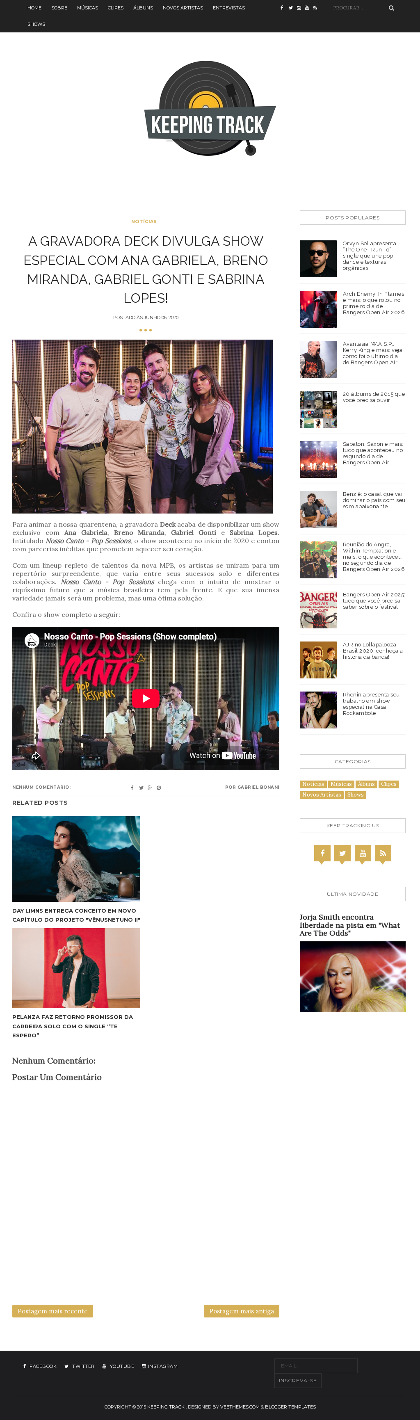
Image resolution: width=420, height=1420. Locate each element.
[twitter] (293, 8)
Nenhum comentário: (41, 787)
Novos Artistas (183, 8)
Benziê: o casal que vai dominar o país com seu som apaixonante (374, 500)
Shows (36, 24)
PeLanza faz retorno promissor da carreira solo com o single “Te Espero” (72, 1026)
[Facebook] (322, 853)
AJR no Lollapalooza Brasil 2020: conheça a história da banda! (373, 651)
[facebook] (285, 8)
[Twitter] (342, 853)
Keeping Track (166, 1407)
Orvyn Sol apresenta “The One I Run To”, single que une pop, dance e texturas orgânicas (370, 255)
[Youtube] (363, 853)
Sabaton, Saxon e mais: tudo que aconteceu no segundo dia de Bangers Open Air (373, 453)
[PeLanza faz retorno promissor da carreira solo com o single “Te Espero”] (76, 968)
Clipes (115, 8)
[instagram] (301, 8)
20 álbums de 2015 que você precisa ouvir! (374, 397)
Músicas (87, 8)
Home (34, 8)
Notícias (144, 221)
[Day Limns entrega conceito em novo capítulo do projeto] (76, 859)
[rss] (317, 8)
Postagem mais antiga (241, 1311)
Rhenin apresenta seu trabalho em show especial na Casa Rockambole (371, 704)
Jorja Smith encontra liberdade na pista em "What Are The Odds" (350, 925)
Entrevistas (229, 8)
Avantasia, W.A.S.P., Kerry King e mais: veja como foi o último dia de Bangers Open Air (373, 353)
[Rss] (383, 853)
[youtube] (309, 8)
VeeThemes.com (240, 1407)
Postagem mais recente (53, 1311)
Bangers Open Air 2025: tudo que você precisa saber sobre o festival (374, 600)
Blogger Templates (290, 1407)
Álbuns (143, 8)
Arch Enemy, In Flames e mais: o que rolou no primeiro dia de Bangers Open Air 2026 (374, 303)
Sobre (59, 8)
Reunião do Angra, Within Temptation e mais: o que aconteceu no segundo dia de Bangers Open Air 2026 (374, 556)
